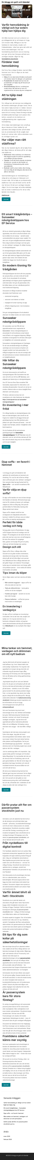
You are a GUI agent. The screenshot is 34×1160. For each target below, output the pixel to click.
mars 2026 (7, 1136)
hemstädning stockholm (10, 59)
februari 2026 (8, 1139)
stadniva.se (5, 195)
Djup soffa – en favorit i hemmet (16, 463)
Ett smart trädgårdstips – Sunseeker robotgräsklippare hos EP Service (17, 219)
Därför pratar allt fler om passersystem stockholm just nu (17, 807)
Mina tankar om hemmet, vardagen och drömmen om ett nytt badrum (17, 651)
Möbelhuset (9, 626)
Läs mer (6, 199)
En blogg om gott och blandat (16, 2)
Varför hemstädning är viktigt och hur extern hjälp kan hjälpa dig (15, 27)
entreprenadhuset (8, 707)
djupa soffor (6, 484)
